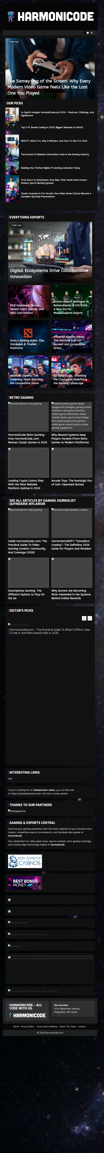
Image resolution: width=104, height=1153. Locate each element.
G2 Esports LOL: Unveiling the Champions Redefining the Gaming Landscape (70, 379)
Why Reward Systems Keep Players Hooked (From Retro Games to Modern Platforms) (71, 417)
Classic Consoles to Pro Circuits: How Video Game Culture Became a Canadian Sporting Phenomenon (12, 195)
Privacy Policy (27, 1026)
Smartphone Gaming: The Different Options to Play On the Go (28, 573)
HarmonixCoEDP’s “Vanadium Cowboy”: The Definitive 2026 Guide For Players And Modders (71, 523)
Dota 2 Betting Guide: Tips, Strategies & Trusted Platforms (27, 344)
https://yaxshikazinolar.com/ (25, 793)
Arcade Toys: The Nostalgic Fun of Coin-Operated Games (71, 462)
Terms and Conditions (47, 1026)
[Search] (91, 32)
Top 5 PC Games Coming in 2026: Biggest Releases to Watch (12, 128)
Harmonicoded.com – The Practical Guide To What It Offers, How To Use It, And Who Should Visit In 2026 (49, 631)
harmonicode (15, 835)
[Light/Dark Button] (86, 32)
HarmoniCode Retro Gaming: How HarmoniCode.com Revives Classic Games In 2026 (28, 417)
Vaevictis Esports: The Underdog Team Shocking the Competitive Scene (26, 379)
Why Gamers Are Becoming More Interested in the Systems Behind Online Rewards (71, 573)
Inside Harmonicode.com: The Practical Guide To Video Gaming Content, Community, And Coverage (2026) (28, 523)
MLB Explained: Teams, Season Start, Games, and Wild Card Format (27, 309)
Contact (82, 1026)
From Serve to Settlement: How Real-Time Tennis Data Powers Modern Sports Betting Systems (12, 182)
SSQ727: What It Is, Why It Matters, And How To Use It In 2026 (12, 141)
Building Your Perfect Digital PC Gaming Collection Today (12, 168)
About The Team (67, 1026)
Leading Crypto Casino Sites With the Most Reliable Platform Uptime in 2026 (28, 462)
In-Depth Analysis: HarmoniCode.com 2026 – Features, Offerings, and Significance (12, 114)
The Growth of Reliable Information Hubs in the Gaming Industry (12, 155)
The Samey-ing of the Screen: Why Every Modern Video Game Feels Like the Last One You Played (50, 68)
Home (16, 1026)
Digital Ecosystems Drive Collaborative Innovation (50, 252)
